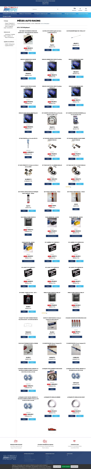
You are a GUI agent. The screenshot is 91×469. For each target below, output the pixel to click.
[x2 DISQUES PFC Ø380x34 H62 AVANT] (76, 407)
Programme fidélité (49, 460)
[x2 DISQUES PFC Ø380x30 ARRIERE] (52, 407)
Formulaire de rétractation (28, 460)
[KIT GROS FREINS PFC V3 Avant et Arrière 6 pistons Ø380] (28, 176)
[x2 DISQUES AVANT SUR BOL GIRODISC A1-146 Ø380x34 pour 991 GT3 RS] (76, 380)
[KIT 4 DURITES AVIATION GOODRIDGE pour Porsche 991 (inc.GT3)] (76, 124)
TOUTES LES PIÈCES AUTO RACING (23, 23)
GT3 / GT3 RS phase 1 (45, 23)
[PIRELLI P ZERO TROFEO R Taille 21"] (76, 301)
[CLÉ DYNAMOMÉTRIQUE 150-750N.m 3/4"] (76, 40)
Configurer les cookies (49, 463)
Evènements (48, 458)
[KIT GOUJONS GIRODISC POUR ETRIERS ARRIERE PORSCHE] (52, 149)
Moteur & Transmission (25, 14)
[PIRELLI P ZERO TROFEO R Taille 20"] (52, 301)
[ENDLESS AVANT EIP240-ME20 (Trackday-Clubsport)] (52, 97)
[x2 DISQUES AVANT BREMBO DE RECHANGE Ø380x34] (52, 380)
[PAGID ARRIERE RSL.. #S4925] (76, 227)
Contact (47, 455)
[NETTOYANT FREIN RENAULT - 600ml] (76, 201)
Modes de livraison (27, 456)
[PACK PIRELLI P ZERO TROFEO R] (28, 225)
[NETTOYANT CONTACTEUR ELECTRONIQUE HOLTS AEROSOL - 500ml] (28, 203)
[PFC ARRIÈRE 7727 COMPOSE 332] (76, 252)
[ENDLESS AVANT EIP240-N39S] (76, 96)
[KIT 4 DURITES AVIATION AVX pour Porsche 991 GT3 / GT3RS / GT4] (52, 124)
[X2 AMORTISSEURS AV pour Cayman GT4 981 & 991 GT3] (76, 354)
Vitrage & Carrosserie (70, 14)
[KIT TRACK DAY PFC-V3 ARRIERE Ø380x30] (52, 175)
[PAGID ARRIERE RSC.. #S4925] (52, 227)
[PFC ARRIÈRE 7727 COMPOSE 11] (52, 252)
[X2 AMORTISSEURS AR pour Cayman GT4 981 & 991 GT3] (52, 354)
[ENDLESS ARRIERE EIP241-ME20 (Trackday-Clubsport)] (52, 70)
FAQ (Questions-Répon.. (50, 462)
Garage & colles (7, 16)
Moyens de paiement (27, 458)
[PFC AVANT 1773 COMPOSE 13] (52, 277)
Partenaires (48, 456)
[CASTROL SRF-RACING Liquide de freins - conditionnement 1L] (52, 42)
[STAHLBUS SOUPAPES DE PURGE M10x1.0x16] (76, 327)
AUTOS (32, 23)
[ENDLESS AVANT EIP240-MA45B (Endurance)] (28, 97)
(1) (70, 187)
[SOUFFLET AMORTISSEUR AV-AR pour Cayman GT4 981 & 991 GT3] (52, 329)
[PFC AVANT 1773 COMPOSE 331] (76, 277)
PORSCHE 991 (37, 23)
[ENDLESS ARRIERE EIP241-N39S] (76, 69)
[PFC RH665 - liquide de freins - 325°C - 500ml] (28, 304)
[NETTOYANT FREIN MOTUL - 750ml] (52, 201)
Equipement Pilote (83, 14)
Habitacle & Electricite (56, 14)
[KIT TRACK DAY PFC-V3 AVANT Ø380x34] (76, 175)
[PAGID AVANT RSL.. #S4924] (28, 252)
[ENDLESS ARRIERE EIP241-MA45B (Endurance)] (28, 70)
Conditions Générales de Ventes (29, 459)
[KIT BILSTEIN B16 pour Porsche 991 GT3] (28, 148)
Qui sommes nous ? (27, 455)
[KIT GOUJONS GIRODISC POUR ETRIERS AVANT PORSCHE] (76, 149)
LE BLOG (47, 459)
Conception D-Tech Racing (10, 14)
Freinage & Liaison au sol (40, 14)
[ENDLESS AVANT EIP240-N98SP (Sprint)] (28, 122)
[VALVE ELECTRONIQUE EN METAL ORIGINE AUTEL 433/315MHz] (28, 354)
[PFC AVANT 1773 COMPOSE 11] (28, 277)
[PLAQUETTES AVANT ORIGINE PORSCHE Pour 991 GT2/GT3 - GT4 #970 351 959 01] (28, 329)
